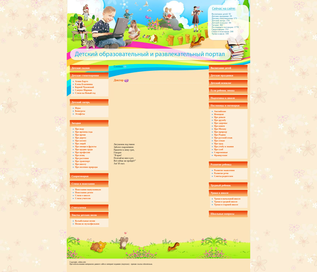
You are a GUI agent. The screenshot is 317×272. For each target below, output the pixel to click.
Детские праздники (222, 75)
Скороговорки (80, 176)
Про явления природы (86, 167)
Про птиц (80, 155)
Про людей (80, 143)
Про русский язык (223, 137)
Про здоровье (220, 123)
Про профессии (82, 152)
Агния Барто (81, 81)
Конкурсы (80, 111)
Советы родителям (223, 176)
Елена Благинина (84, 84)
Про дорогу (80, 137)
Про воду (79, 129)
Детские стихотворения (85, 75)
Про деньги (219, 117)
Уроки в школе (219, 193)
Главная (118, 66)
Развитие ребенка (221, 164)
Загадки (76, 123)
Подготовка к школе (223, 98)
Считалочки (79, 207)
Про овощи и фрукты (85, 146)
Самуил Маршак (83, 90)
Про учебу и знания (224, 146)
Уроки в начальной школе (227, 198)
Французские (220, 155)
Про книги (219, 126)
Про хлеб (218, 149)
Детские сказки (81, 68)
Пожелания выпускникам (88, 189)
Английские (220, 111)
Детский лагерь (81, 102)
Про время (80, 135)
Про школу (80, 164)
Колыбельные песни (85, 221)
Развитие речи (221, 173)
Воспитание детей (221, 68)
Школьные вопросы (222, 213)
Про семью (219, 140)
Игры (78, 108)
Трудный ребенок (221, 185)
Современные (221, 152)
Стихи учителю (83, 198)
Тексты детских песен (84, 215)
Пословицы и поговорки (225, 105)
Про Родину (220, 135)
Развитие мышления (224, 170)
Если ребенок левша (222, 90)
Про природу (220, 132)
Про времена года (83, 132)
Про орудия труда (84, 149)
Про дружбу (220, 120)
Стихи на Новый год (85, 93)
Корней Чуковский (84, 87)
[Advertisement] (144, 110)
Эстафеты (80, 114)
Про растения (82, 158)
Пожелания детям (84, 192)
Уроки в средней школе (225, 201)
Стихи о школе (82, 195)
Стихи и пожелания (83, 183)
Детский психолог (221, 83)
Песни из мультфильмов (87, 224)
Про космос (80, 140)
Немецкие (219, 114)
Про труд (218, 143)
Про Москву (220, 129)
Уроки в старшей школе (226, 204)
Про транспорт (82, 161)
